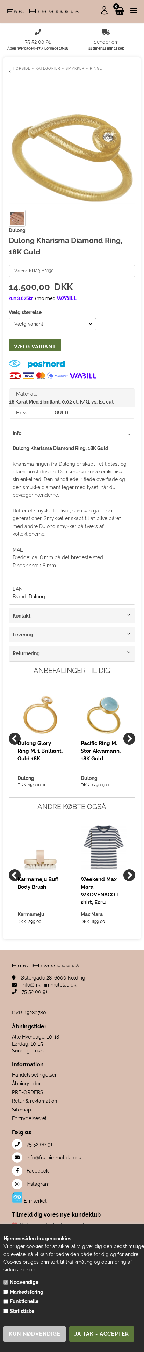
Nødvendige (24, 1282)
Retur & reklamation (34, 1101)
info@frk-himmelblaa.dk (48, 985)
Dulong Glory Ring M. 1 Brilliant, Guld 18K (40, 751)
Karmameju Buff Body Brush (37, 883)
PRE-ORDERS (27, 1092)
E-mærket (34, 1201)
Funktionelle (24, 1301)
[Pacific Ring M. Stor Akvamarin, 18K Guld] (104, 711)
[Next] (129, 739)
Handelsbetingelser (34, 1075)
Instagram (37, 1184)
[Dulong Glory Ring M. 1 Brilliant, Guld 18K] (40, 711)
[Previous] (15, 739)
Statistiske (22, 1311)
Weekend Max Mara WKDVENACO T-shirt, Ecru (101, 890)
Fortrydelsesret (29, 1118)
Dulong (37, 596)
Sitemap (21, 1110)
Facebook (37, 1171)
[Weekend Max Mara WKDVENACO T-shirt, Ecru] (104, 847)
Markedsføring (26, 1292)
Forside (21, 69)
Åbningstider (26, 1083)
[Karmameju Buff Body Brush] (40, 847)
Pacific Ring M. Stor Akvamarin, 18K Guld (101, 751)
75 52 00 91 (34, 992)
